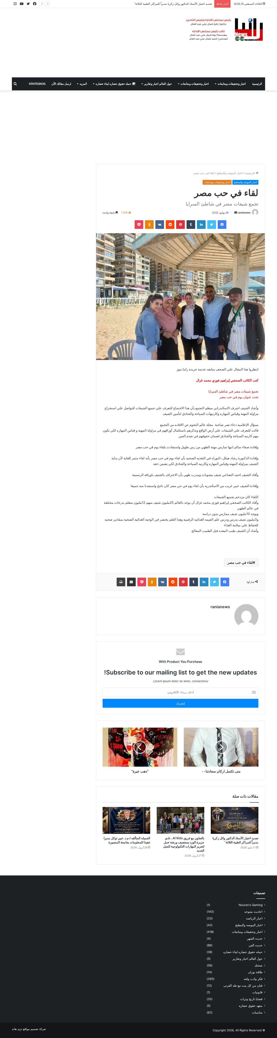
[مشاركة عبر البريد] (131, 582)
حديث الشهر (255, 938)
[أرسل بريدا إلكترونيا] (235, 212)
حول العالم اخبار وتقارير (158, 83)
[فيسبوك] (222, 224)
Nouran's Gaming (251, 905)
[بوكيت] (139, 224)
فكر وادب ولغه (253, 979)
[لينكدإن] (201, 224)
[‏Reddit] (170, 224)
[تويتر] (211, 224)
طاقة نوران (255, 972)
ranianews (244, 212)
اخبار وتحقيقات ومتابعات (231, 83)
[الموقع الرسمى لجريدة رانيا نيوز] (225, 30)
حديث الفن (256, 945)
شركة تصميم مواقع (34, 1029)
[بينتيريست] (180, 224)
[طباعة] (121, 582)
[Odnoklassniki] (149, 224)
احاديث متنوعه (253, 911)
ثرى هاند (17, 1029)
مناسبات (257, 1012)
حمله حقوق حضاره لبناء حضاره (114, 83)
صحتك (258, 965)
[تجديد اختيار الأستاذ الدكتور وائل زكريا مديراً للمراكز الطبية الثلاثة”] (234, 820)
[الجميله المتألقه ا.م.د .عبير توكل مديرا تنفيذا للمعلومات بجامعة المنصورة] (126, 820)
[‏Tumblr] (191, 224)
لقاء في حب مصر (240, 562)
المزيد (83, 83)
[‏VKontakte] (159, 224)
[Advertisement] (95, 42)
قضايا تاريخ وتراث (251, 999)
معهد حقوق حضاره (251, 1005)
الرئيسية (257, 83)
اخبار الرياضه (254, 918)
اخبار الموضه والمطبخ (230, 173)
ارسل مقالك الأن (61, 83)
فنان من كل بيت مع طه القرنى (243, 985)
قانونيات (257, 992)
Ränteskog (37, 83)
